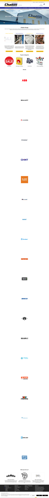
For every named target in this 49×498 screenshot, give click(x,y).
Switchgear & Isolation (19, 66)
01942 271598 (8, 2)
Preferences (33, 495)
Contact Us (37, 2)
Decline (39, 495)
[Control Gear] (29, 60)
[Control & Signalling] (39, 60)
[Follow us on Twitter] (5, 2)
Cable (15, 491)
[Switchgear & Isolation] (19, 60)
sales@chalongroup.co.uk (14, 2)
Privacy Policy (26, 489)
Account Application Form (41, 2)
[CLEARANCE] (9, 60)
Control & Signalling (40, 66)
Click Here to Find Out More (9, 51)
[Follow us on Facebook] (4, 2)
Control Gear (30, 66)
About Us (34, 2)
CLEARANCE (9, 66)
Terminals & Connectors (17, 490)
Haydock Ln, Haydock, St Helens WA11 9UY (6, 489)
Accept (45, 495)
